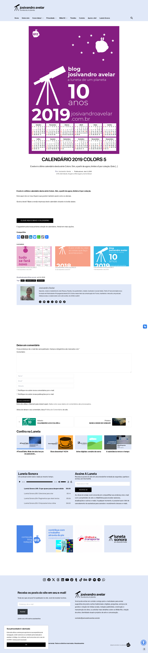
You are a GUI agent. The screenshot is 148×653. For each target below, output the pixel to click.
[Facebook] (44, 302)
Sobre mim (25, 18)
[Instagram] (40, 302)
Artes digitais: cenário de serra (88, 451)
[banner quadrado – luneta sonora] (117, 539)
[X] (48, 302)
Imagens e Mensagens (75, 174)
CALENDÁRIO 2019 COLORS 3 (104, 267)
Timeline (73, 18)
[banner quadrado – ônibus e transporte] (88, 539)
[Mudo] (59, 482)
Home (17, 18)
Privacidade (50, 18)
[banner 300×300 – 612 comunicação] (30, 539)
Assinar (22, 612)
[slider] (39, 481)
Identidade (63, 174)
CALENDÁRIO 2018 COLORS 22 (65, 267)
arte (23, 280)
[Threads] (52, 302)
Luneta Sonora (105, 18)
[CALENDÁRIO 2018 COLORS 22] (73, 256)
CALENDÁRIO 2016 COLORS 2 (27, 267)
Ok (26, 644)
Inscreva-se (83, 490)
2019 (58, 174)
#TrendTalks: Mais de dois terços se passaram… (30, 452)
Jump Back (68, 482)
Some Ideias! (36, 18)
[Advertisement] (96, 7)
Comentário (21, 352)
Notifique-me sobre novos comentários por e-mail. (36, 390)
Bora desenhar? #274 (59, 451)
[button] (42, 18)
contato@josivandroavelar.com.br (87, 618)
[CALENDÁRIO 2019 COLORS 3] (112, 256)
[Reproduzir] (20, 482)
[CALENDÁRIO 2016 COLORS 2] (35, 256)
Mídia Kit (62, 18)
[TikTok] (64, 302)
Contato (82, 18)
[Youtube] (60, 302)
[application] (45, 482)
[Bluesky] (56, 302)
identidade (41, 280)
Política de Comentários (53, 410)
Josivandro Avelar (64, 171)
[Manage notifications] (144, 649)
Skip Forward (71, 482)
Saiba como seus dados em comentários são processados (70, 404)
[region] (26, 637)
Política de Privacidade (19, 639)
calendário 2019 (30, 280)
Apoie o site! (92, 18)
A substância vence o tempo (117, 451)
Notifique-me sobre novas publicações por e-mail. (36, 394)
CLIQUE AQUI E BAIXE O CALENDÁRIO (35, 220)
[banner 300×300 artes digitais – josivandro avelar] (59, 539)
